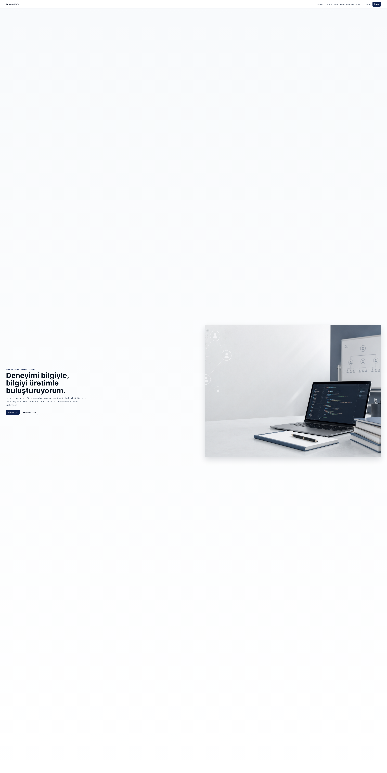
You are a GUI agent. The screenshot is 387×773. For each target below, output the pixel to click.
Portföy (360, 4)
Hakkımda (328, 4)
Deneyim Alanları (339, 4)
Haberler (368, 4)
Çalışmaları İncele (29, 412)
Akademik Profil (351, 4)
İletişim (376, 4)
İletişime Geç (13, 412)
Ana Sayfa (320, 4)
